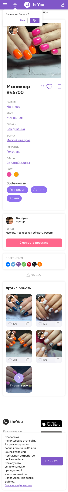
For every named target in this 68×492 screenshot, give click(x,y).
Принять (51, 461)
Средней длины (18, 163)
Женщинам (15, 118)
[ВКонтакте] (8, 264)
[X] (34, 264)
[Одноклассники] (39, 264)
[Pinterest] (29, 264)
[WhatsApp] (24, 264)
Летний (38, 189)
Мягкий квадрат (18, 140)
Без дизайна (16, 129)
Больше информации (18, 485)
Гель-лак (13, 151)
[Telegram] (13, 264)
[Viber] (18, 264)
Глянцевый (17, 189)
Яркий (14, 198)
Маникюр (14, 106)
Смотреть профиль (34, 242)
